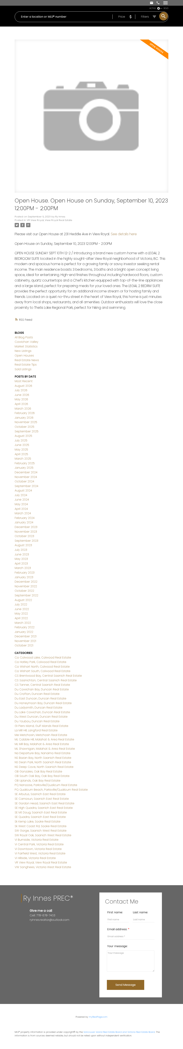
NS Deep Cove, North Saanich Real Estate (44, 767)
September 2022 (26, 595)
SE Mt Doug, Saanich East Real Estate (41, 812)
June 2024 (22, 500)
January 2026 (24, 418)
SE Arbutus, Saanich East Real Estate (40, 794)
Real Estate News (27, 360)
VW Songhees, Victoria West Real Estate (43, 867)
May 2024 (21, 504)
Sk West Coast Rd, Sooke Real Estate (40, 826)
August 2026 (23, 386)
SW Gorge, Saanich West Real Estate (40, 831)
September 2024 (26, 486)
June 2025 (22, 445)
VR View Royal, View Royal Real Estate (49, 220)
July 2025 (21, 440)
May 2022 (21, 613)
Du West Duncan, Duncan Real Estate (41, 717)
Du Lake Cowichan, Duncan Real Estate (42, 712)
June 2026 (22, 395)
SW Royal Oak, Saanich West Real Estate (43, 835)
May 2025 (21, 449)
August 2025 (23, 436)
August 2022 (23, 600)
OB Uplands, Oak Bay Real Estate (37, 781)
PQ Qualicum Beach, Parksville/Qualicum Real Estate (51, 790)
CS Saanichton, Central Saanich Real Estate (46, 680)
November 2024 (26, 477)
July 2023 (21, 550)
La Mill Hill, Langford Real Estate (36, 730)
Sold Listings (23, 369)
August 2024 (23, 490)
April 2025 (21, 454)
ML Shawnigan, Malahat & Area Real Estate (45, 749)
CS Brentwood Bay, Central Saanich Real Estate (48, 676)
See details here (124, 234)
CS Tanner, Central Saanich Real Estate (42, 685)
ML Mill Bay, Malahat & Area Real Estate (42, 744)
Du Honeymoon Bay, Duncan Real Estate (43, 703)
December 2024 (26, 472)
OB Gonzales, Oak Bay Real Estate (38, 771)
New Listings (23, 351)
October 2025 (24, 427)
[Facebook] (31, 927)
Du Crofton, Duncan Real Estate (37, 694)
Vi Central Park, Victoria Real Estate (39, 844)
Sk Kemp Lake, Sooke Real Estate (37, 821)
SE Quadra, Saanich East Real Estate (40, 817)
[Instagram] (34, 927)
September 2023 (26, 541)
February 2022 (24, 627)
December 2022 (26, 582)
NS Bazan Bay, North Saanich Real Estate (43, 758)
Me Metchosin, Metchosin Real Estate (41, 735)
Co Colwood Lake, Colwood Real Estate (43, 657)
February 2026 (25, 413)
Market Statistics (26, 346)
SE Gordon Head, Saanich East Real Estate (44, 803)
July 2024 (21, 495)
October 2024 (24, 481)
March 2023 (23, 568)
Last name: (140, 912)
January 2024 (24, 522)
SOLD (166, 8)
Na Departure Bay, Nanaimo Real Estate (42, 753)
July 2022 (21, 604)
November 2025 (26, 422)
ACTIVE (152, 8)
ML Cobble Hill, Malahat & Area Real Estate (44, 739)
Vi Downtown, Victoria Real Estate (38, 849)
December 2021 (25, 636)
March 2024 (23, 513)
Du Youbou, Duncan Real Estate (37, 721)
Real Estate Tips (26, 365)
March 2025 (23, 459)
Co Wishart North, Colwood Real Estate (42, 667)
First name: (115, 912)
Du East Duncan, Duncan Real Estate (40, 698)
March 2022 (23, 623)
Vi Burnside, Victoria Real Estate (36, 840)
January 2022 (24, 632)
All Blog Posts (24, 337)
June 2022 (22, 609)
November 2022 (26, 586)
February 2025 (25, 463)
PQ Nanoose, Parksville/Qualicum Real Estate (46, 785)
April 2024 (21, 509)
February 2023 (24, 573)
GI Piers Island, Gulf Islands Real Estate (41, 726)
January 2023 (24, 577)
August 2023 (23, 545)
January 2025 (24, 468)
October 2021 (24, 645)
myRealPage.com (98, 1016)
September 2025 (26, 431)
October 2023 (24, 536)
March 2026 (23, 409)
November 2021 (25, 641)
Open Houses (24, 355)
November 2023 (26, 532)
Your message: (117, 946)
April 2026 (21, 404)
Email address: (117, 929)
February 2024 (24, 518)
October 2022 (24, 591)
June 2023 (22, 554)
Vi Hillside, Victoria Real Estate (35, 858)
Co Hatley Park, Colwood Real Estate (40, 662)
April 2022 (21, 618)
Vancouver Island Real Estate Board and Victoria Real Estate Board (119, 1032)
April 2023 (21, 563)
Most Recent (24, 381)
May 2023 (21, 559)
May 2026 (21, 399)
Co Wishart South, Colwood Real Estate (42, 671)
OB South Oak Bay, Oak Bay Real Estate (42, 776)
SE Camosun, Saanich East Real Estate (42, 799)
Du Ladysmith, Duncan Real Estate (38, 708)
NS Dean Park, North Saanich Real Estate (43, 762)
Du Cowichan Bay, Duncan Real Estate (42, 689)
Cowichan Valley (26, 342)
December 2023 (26, 527)
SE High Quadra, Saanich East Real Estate (44, 808)
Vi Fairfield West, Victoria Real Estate (40, 853)
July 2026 (21, 390)
